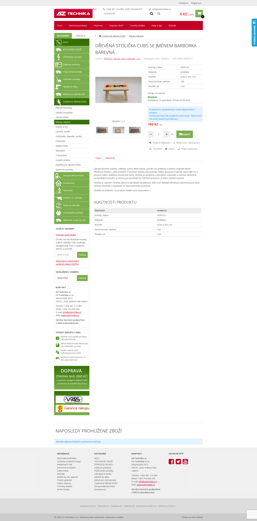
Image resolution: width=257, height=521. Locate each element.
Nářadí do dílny (70, 86)
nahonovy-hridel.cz (167, 506)
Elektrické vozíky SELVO (74, 220)
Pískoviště (60, 141)
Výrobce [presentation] (80, 35)
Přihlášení (183, 3)
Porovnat (157, 148)
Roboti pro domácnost (74, 94)
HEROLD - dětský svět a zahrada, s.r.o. (122, 58)
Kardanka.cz (103, 506)
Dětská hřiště (62, 117)
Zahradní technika (71, 79)
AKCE (65, 42)
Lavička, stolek (63, 131)
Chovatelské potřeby (73, 212)
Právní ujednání (64, 480)
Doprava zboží (116, 25)
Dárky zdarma (64, 483)
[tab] (63, 36)
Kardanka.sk (116, 506)
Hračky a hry (62, 126)
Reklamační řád (64, 464)
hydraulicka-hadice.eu (146, 506)
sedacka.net (129, 506)
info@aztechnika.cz (161, 9)
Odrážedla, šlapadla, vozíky (69, 136)
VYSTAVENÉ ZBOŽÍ (72, 49)
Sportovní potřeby (64, 169)
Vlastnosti (110, 158)
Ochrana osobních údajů (69, 461)
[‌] (171, 461)
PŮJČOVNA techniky (72, 71)
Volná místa (62, 470)
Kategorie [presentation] (63, 35)
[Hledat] (151, 13)
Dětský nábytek (136, 36)
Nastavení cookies (115, 517)
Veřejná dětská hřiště (73, 175)
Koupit (186, 134)
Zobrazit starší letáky (66, 234)
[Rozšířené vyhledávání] (158, 13)
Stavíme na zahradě (72, 197)
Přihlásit (82, 254)
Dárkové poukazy (71, 64)
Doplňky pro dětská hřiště (68, 164)
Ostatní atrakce (63, 160)
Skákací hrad (62, 145)
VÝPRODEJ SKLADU (72, 57)
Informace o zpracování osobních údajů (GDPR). (67, 262)
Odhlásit (82, 278)
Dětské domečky (64, 107)
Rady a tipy (156, 25)
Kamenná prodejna (78, 25)
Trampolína (61, 155)
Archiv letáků (63, 489)
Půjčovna (98, 25)
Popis (98, 158)
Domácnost (69, 183)
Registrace (196, 3)
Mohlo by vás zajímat (67, 477)
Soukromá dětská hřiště (113, 36)
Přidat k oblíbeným (161, 142)
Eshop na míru (189, 517)
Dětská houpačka (64, 112)
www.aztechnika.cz (70, 315)
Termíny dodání (137, 25)
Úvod (59, 25)
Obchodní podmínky (66, 458)
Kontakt (172, 25)
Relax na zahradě (71, 205)
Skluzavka (60, 150)
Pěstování (68, 190)
